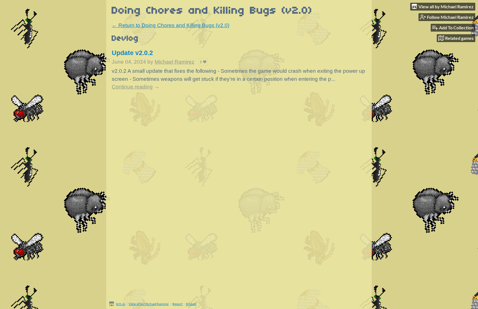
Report (177, 304)
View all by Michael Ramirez (149, 304)
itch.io (120, 304)
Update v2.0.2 (132, 52)
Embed (191, 304)
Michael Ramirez (174, 62)
